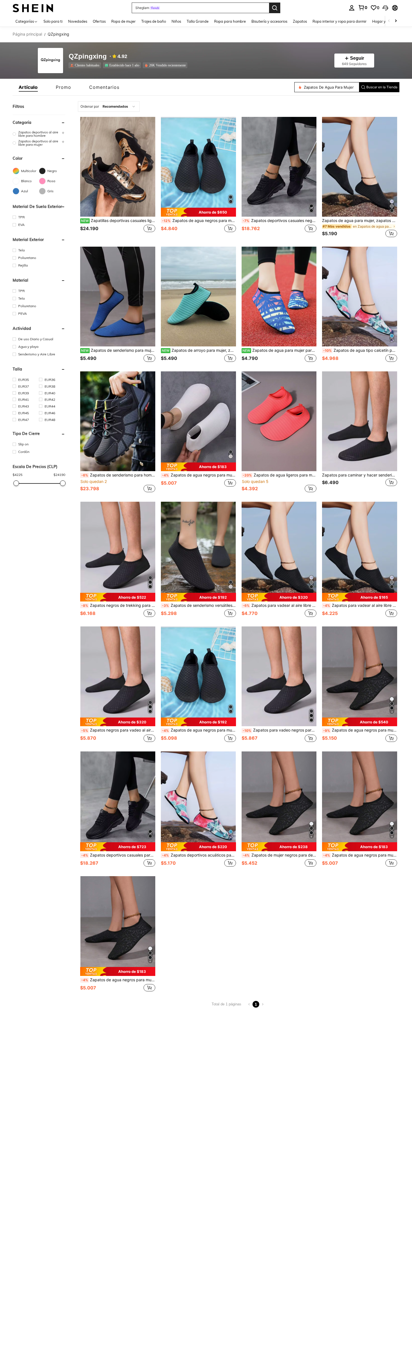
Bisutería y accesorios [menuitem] (269, 21)
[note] (198, 212)
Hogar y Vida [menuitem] (383, 21)
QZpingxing (88, 56)
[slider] (16, 483)
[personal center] (351, 7)
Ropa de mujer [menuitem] (123, 21)
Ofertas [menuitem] (99, 21)
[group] (39, 134)
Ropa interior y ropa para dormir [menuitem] (340, 21)
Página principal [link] (27, 34)
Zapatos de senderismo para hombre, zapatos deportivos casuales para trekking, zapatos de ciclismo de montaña (118, 475)
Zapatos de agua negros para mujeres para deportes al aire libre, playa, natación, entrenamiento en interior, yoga (199, 220)
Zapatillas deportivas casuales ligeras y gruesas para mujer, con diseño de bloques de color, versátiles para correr (118, 220)
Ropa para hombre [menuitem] (230, 21)
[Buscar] (274, 8)
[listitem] (86, 65)
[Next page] (262, 1004)
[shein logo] (33, 8)
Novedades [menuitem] (77, 21)
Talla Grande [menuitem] (198, 21)
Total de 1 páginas (226, 1004)
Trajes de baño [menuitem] (153, 21)
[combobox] (108, 106)
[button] (385, 7)
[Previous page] (249, 1004)
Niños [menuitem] (176, 21)
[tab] (28, 87)
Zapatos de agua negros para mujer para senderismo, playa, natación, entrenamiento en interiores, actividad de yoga (199, 730)
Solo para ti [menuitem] (53, 21)
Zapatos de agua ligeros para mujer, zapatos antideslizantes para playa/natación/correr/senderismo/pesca (280, 475)
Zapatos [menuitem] (300, 21)
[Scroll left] (389, 21)
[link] (362, 7)
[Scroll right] (396, 21)
